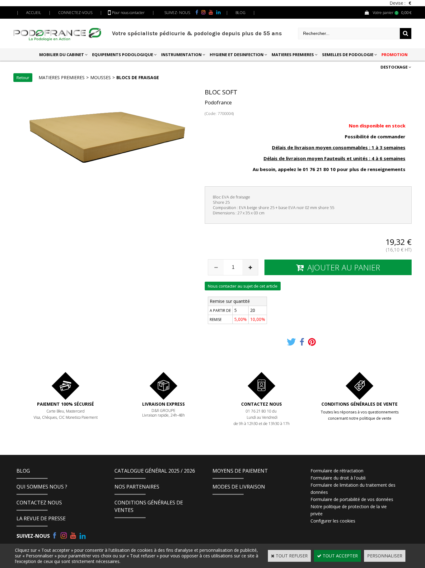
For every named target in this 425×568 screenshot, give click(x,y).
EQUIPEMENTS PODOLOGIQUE (122, 54)
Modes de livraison (239, 486)
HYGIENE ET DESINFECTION (237, 54)
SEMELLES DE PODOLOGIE (347, 54)
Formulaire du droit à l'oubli (338, 478)
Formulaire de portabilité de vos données (352, 499)
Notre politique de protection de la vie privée (349, 510)
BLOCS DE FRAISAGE (137, 77)
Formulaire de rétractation (337, 471)
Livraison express (163, 404)
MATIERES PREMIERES (293, 54)
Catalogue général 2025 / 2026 (154, 470)
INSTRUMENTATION (181, 54)
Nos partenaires (136, 486)
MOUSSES (100, 77)
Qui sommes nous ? (41, 486)
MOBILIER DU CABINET (61, 54)
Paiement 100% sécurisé (65, 404)
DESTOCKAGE (394, 67)
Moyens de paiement (240, 470)
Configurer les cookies (333, 521)
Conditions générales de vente (359, 404)
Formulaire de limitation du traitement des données (353, 488)
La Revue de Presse (41, 518)
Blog (23, 470)
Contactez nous (261, 404)
